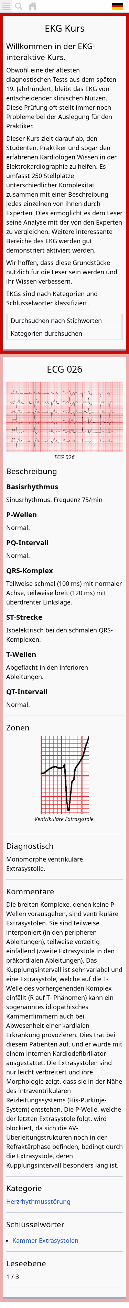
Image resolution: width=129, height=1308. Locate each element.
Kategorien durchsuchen (46, 333)
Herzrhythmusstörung (38, 1201)
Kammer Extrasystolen (45, 1240)
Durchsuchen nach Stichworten (56, 320)
